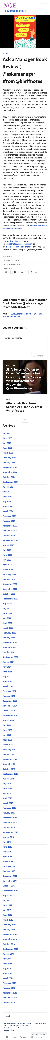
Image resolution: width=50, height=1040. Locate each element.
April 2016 (7, 973)
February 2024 (9, 516)
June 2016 (7, 964)
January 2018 (9, 871)
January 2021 (9, 696)
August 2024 (8, 487)
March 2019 (8, 803)
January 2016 (9, 988)
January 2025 (9, 462)
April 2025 (7, 448)
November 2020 (10, 706)
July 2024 (7, 492)
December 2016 (10, 934)
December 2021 (10, 642)
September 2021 (10, 657)
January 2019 (9, 813)
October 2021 (9, 652)
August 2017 (8, 895)
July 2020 (7, 725)
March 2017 (8, 920)
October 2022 (9, 594)
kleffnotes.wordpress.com (19, 244)
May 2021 (7, 676)
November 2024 (10, 472)
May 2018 (7, 852)
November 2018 (10, 822)
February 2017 (9, 925)
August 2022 (8, 604)
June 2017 (7, 905)
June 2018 (7, 847)
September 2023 (10, 540)
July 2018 (7, 842)
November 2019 (10, 764)
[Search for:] (25, 1016)
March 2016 (8, 978)
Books (5, 54)
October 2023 (9, 535)
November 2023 (10, 531)
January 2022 (9, 638)
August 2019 (8, 779)
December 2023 (10, 526)
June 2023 (7, 555)
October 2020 (9, 711)
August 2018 (8, 837)
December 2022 (10, 584)
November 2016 (10, 939)
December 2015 (10, 993)
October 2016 (9, 944)
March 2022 (8, 628)
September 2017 (10, 891)
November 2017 (10, 881)
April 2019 (7, 798)
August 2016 (8, 954)
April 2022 (7, 623)
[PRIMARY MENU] (43, 7)
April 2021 (7, 681)
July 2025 (7, 433)
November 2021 (10, 647)
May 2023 (7, 560)
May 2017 (7, 910)
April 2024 (7, 506)
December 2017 (10, 876)
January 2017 (9, 929)
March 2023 (8, 569)
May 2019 (7, 793)
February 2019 (9, 808)
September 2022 (10, 599)
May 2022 (7, 618)
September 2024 (10, 482)
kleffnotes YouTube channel (19, 247)
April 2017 (7, 915)
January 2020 (9, 754)
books (20, 264)
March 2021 (8, 686)
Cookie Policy (9, 1030)
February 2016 (9, 983)
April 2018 (7, 856)
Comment (38, 356)
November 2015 (10, 998)
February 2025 (9, 458)
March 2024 (8, 511)
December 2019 (10, 759)
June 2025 (7, 438)
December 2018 (10, 818)
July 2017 (7, 900)
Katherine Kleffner (11, 260)
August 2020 (8, 720)
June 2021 (7, 672)
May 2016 (7, 968)
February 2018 (9, 866)
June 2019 (7, 788)
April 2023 (7, 565)
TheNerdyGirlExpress (14, 11)
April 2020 (7, 740)
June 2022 (7, 613)
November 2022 (10, 589)
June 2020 (7, 730)
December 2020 (10, 701)
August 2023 (8, 545)
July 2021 (7, 667)
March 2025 (8, 453)
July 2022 (7, 608)
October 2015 (9, 1002)
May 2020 (7, 735)
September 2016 (10, 949)
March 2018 (8, 861)
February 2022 (9, 633)
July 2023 (7, 550)
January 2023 (9, 579)
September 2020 (10, 715)
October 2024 (9, 477)
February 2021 (9, 691)
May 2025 (7, 443)
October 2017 (9, 886)
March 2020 (8, 745)
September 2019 (10, 774)
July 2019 (7, 784)
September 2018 (10, 832)
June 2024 (7, 496)
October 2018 (9, 827)
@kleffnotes (15, 241)
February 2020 (9, 749)
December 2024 (10, 467)
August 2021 (8, 662)
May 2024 (7, 501)
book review (9, 264)
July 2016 (7, 959)
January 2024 (9, 521)
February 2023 (9, 574)
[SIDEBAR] (25, 420)
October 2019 (9, 769)
